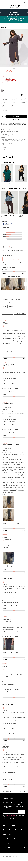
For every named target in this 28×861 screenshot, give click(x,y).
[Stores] (14, 2)
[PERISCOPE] (2, 90)
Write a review (19, 70)
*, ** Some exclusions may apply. (9, 856)
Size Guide (24, 94)
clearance (9, 23)
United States (7, 834)
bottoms (15, 23)
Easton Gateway (13, 113)
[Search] (8, 2)
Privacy (2, 854)
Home (1, 23)
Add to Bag (17, 116)
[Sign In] (19, 2)
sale (5, 23)
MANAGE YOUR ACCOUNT (8, 820)
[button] (13, 68)
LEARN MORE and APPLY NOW (9, 818)
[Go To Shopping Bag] (25, 2)
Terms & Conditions (9, 854)
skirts (19, 23)
